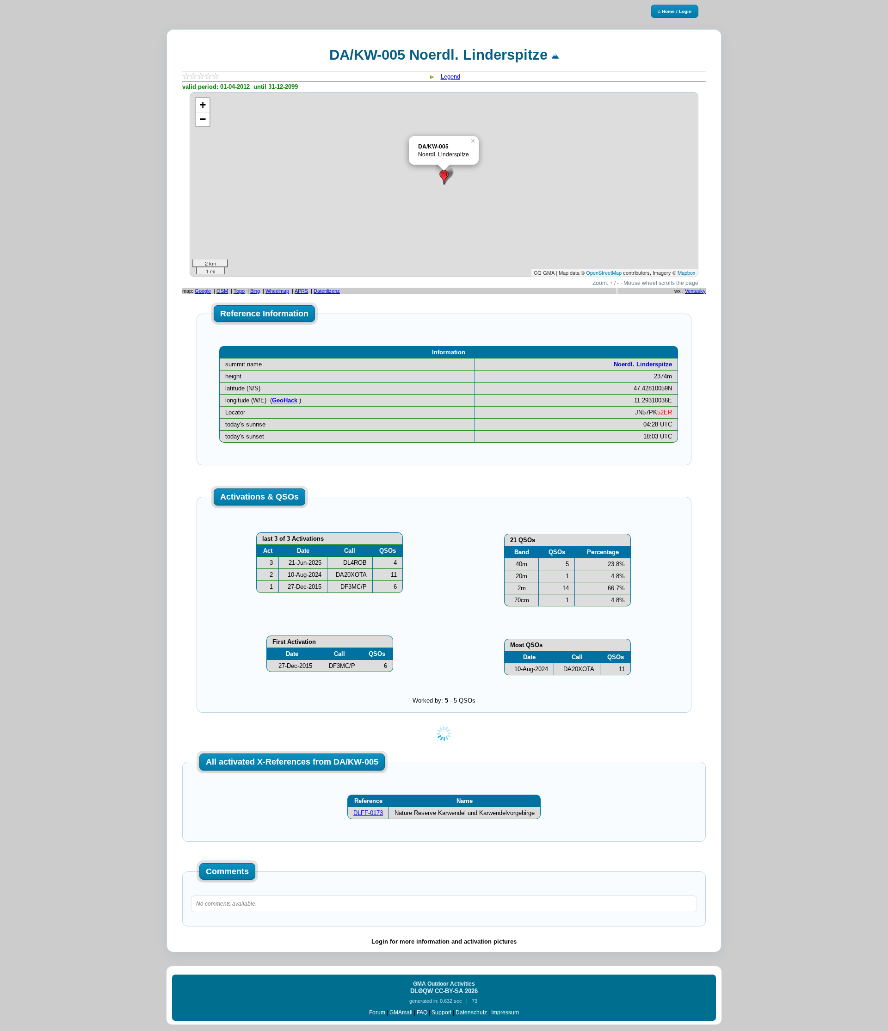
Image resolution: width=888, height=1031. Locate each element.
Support (441, 1012)
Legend (450, 76)
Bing (255, 291)
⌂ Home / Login (674, 11)
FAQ (422, 1012)
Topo (239, 291)
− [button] (203, 119)
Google (203, 291)
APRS (301, 291)
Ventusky (695, 291)
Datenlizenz (327, 291)
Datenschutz (471, 1012)
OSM (222, 291)
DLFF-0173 (368, 812)
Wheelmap (277, 291)
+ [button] (203, 105)
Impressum (505, 1012)
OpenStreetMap (604, 272)
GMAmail (401, 1012)
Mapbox (687, 272)
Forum (377, 1012)
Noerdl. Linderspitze (643, 364)
